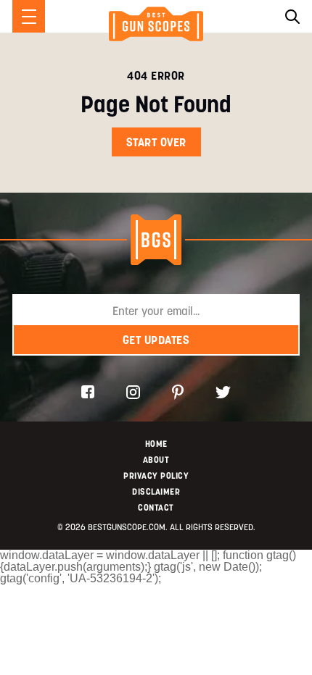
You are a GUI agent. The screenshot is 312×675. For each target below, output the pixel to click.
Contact (156, 507)
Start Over (156, 142)
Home (156, 443)
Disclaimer (156, 491)
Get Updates (156, 339)
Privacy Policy (156, 475)
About (156, 459)
